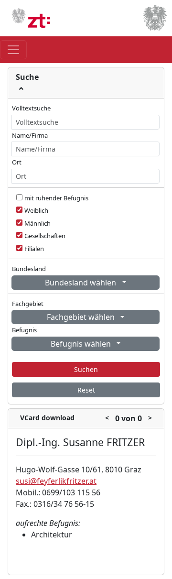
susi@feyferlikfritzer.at (56, 481)
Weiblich (36, 210)
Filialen (34, 248)
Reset (86, 389)
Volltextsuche (31, 108)
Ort (17, 162)
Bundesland (29, 268)
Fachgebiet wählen (82, 317)
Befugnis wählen (82, 344)
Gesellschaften (44, 235)
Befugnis (24, 330)
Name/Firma (30, 135)
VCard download (47, 417)
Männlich (37, 223)
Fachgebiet (27, 303)
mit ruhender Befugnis (56, 198)
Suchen (86, 369)
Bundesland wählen (81, 282)
